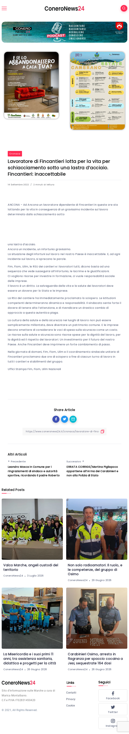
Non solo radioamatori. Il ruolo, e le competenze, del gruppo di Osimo (95, 570)
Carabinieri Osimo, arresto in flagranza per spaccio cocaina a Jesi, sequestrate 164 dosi (95, 659)
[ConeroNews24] (64, 8)
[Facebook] (113, 695)
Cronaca (14, 153)
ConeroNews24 (13, 576)
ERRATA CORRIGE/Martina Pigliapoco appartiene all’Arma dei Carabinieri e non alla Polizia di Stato (92, 471)
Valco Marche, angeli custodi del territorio (30, 567)
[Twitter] (113, 709)
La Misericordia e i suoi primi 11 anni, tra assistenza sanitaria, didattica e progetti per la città (29, 659)
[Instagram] (113, 723)
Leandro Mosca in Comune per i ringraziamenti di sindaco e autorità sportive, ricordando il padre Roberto (34, 471)
